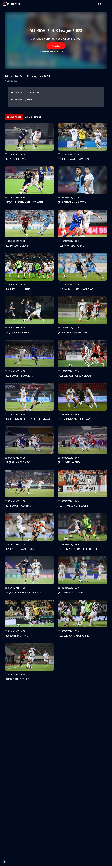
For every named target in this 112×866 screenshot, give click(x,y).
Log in (69, 51)
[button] (100, 4)
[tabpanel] (56, 402)
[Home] (11, 4)
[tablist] (24, 117)
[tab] (14, 117)
